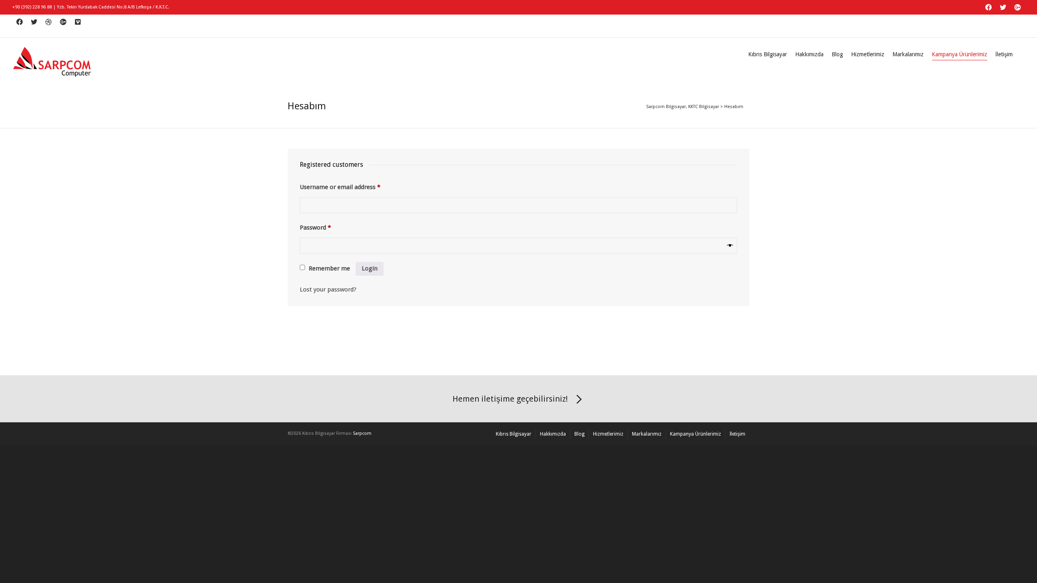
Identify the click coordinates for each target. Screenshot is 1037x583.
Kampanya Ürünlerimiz (959, 54)
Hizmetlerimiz (867, 54)
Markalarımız (908, 54)
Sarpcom (362, 433)
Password (315, 227)
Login (370, 268)
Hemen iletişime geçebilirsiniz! (510, 399)
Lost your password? (328, 289)
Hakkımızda (809, 54)
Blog (837, 54)
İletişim (1004, 54)
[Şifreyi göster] (730, 245)
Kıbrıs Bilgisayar (767, 54)
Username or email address (340, 187)
